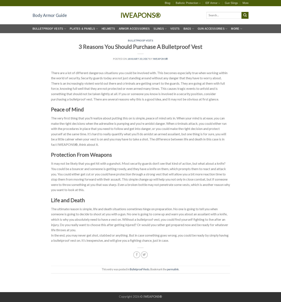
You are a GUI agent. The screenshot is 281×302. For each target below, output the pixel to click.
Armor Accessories (134, 28)
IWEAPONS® (141, 15)
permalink (173, 269)
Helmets (108, 28)
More (245, 3)
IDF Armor (211, 3)
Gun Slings (231, 3)
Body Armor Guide (50, 15)
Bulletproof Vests (48, 28)
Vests (175, 28)
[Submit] (245, 15)
